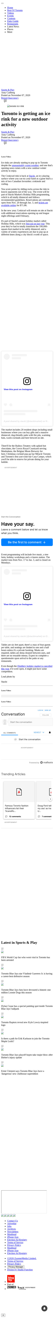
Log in (40, 710)
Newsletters (12, 1231)
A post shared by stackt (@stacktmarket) (23, 421)
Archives (11, 1229)
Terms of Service (15, 1242)
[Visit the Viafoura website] (46, 762)
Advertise (11, 1223)
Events (10, 15)
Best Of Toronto (15, 10)
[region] (27, 737)
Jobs (9, 1226)
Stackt (32, 176)
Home (10, 7)
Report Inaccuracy (10, 98)
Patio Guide (12, 21)
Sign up (48, 710)
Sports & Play (7, 90)
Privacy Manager (15, 1267)
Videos (10, 13)
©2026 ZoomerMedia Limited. (21, 1258)
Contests (11, 18)
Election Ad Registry (17, 1239)
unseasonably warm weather (25, 165)
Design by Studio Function (20, 1269)
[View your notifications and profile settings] (50, 732)
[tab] (9, 732)
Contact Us (12, 1221)
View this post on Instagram (18, 389)
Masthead (11, 1234)
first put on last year (35, 223)
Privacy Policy (14, 1245)
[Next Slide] (50, 799)
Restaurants (12, 24)
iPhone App (12, 1237)
